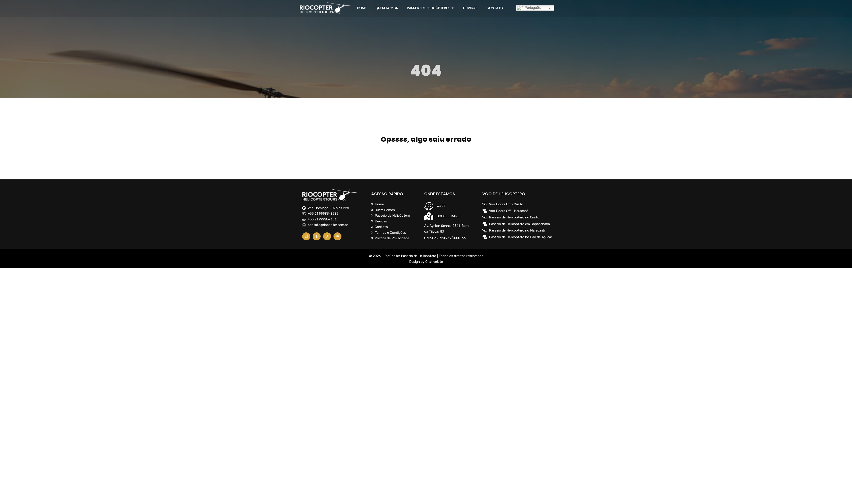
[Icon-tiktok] (327, 236)
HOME (362, 8)
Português (532, 8)
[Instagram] (306, 236)
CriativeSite (434, 262)
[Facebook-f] (317, 236)
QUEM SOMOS (386, 8)
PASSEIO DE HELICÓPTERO (428, 8)
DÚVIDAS (470, 8)
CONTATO (494, 8)
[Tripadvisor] (337, 236)
